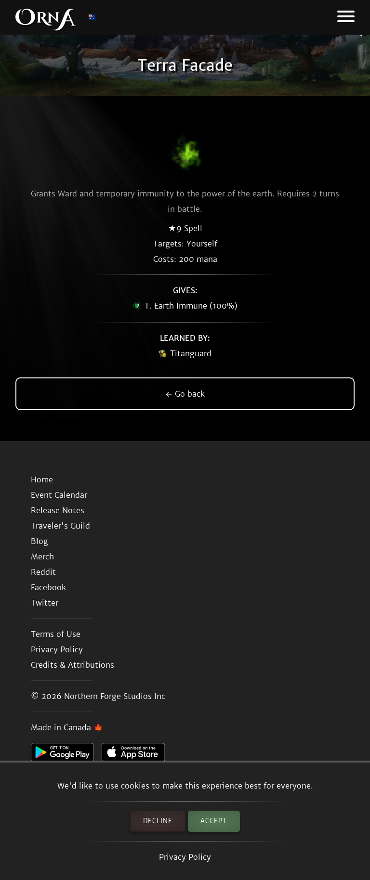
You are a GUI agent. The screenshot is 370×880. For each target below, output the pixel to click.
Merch (42, 556)
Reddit (43, 572)
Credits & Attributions (72, 665)
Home (42, 479)
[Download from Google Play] (66, 755)
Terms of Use (55, 634)
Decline (157, 821)
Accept (213, 821)
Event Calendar (59, 495)
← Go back (185, 394)
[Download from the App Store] (137, 755)
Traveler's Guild (60, 526)
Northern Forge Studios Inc (114, 696)
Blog (39, 541)
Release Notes (57, 510)
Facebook (48, 587)
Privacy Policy (185, 857)
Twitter (44, 603)
